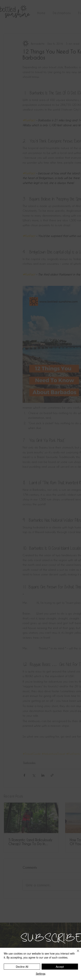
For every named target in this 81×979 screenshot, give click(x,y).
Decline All (22, 966)
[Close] (75, 953)
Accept (60, 966)
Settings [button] (40, 973)
